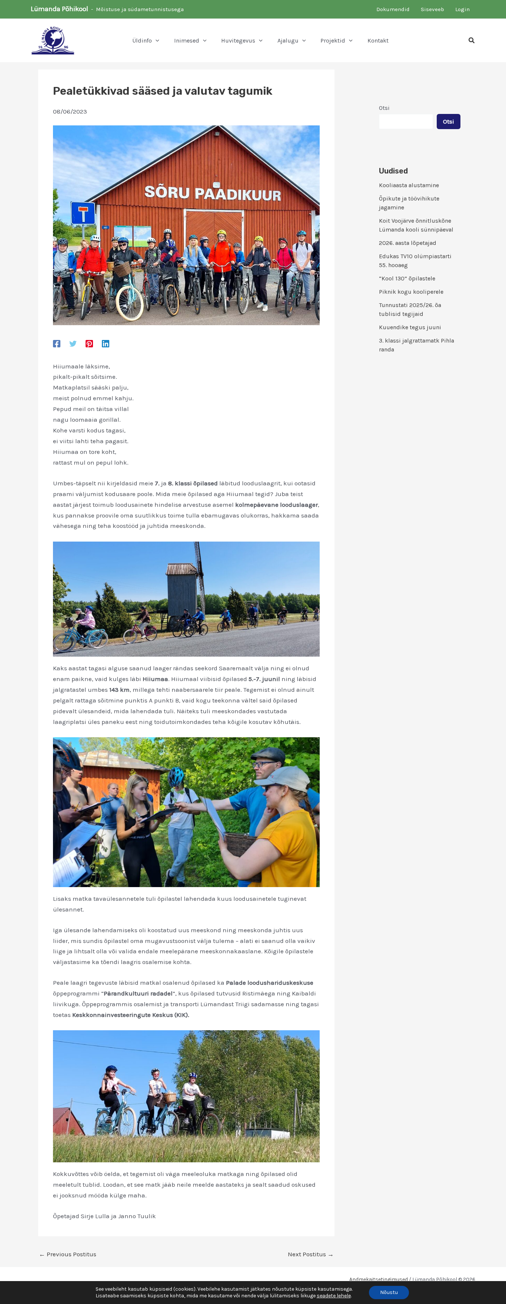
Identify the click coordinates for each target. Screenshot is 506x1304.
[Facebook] (56, 343)
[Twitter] (73, 343)
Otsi (384, 107)
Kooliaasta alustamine (409, 185)
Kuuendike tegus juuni (410, 327)
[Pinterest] (89, 343)
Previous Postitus (67, 1254)
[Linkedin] (105, 343)
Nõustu (389, 1292)
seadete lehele (334, 1296)
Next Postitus (311, 1254)
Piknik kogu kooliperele (411, 291)
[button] (155, 40)
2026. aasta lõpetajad (407, 242)
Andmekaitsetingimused (378, 1279)
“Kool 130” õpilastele (407, 278)
